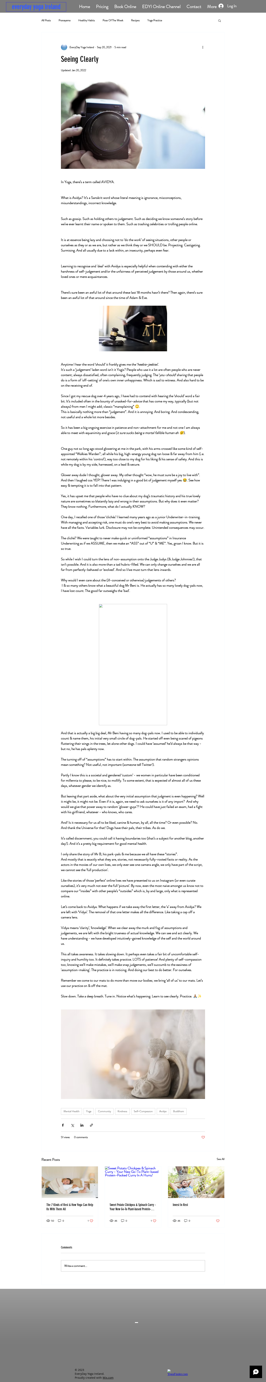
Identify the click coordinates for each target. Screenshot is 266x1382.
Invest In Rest (180, 1205)
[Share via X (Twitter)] (72, 1125)
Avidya (162, 1111)
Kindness (122, 1111)
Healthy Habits (86, 20)
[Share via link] (91, 1125)
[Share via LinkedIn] (82, 1125)
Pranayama (64, 20)
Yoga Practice (154, 20)
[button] (219, 20)
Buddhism (178, 1111)
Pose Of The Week (113, 20)
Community (104, 1111)
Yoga (88, 1111)
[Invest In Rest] (196, 1182)
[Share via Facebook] (63, 1125)
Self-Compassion (143, 1111)
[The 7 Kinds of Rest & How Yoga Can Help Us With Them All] (70, 1182)
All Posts (46, 20)
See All (221, 1159)
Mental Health (71, 1111)
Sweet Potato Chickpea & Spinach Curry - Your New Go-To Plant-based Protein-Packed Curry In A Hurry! (133, 1207)
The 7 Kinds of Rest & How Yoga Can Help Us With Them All (69, 1207)
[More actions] (202, 47)
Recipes (135, 20)
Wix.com (108, 1377)
